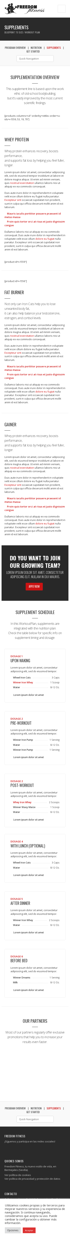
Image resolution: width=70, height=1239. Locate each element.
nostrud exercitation (22, 183)
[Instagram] (9, 1149)
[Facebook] (6, 1149)
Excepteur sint (13, 200)
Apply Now (34, 586)
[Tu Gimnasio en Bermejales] (24, 8)
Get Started (33, 51)
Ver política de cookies (17, 1175)
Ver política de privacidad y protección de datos (32, 1178)
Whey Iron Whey (22, 802)
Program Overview (15, 48)
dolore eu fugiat (45, 238)
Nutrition (36, 48)
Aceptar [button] (29, 1230)
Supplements (54, 48)
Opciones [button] (12, 1230)
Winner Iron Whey (23, 682)
